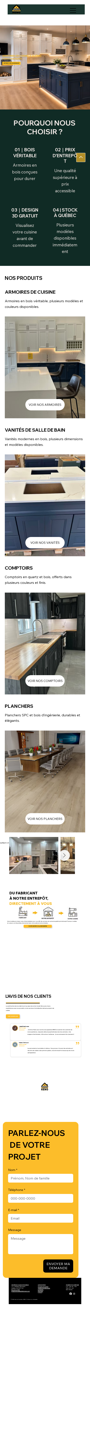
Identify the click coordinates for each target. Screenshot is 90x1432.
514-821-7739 (15, 1289)
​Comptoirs (40, 1289)
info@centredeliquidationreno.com (20, 1291)
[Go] (80, 157)
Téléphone (16, 1190)
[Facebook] (70, 1294)
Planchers (40, 1291)
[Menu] (73, 10)
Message (14, 1230)
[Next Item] (64, 855)
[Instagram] (74, 1294)
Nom (12, 1170)
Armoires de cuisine (43, 1286)
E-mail (13, 1210)
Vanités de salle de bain (44, 1288)
